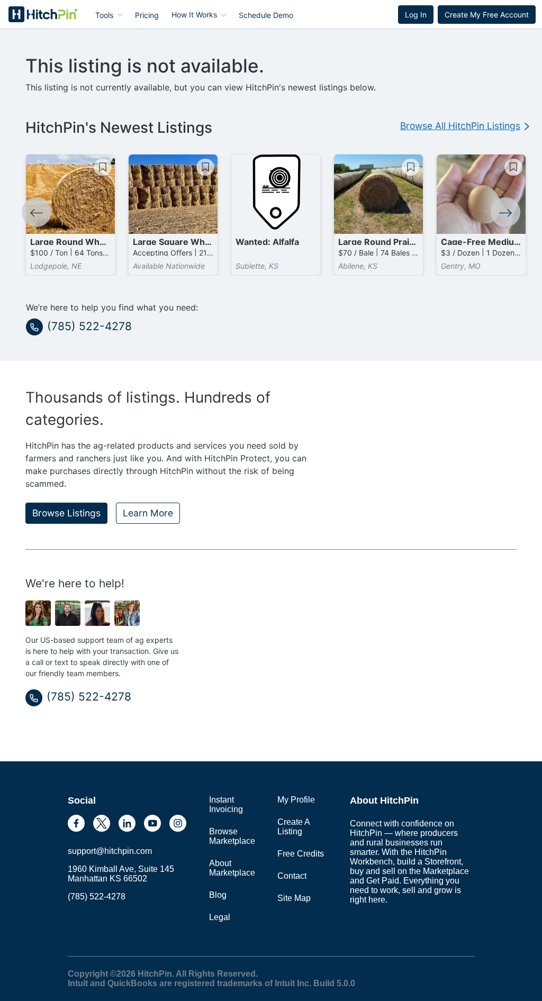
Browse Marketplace (232, 836)
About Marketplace (232, 868)
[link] (464, 126)
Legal (219, 917)
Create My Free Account (487, 14)
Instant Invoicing (226, 804)
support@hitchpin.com (110, 851)
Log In (416, 14)
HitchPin (34, 14)
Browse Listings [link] (66, 512)
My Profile (296, 799)
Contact (291, 875)
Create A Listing (293, 826)
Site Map (294, 898)
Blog (218, 894)
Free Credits (300, 853)
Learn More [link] (148, 512)
